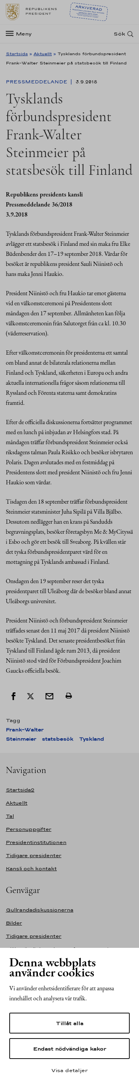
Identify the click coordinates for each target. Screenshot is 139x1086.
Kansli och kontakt (31, 868)
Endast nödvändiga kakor (69, 1048)
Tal (10, 816)
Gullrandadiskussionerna (39, 910)
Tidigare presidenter (33, 855)
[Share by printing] (68, 695)
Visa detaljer (69, 1070)
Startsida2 (20, 790)
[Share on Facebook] (13, 695)
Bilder (14, 923)
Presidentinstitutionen (36, 842)
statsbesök (57, 739)
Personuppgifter (28, 829)
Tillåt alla (69, 1023)
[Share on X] (30, 695)
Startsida (17, 53)
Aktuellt (43, 53)
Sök (119, 34)
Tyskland (91, 739)
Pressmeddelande (37, 82)
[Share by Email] (49, 695)
